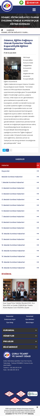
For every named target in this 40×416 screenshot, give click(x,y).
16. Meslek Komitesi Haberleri (13, 268)
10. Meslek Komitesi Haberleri (13, 234)
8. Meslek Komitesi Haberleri (13, 222)
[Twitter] (4, 150)
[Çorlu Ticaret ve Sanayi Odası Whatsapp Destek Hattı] (21, 3)
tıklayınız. (31, 413)
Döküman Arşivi (9, 319)
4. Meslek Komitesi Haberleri (13, 199)
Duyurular (6, 171)
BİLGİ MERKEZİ (10, 347)
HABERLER (10, 30)
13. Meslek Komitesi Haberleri (13, 251)
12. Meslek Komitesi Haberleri (13, 245)
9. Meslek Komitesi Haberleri (13, 228)
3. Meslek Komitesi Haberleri (13, 194)
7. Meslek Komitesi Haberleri (13, 216)
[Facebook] (7, 150)
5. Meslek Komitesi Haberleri (13, 205)
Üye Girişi (9, 322)
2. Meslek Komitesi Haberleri (13, 188)
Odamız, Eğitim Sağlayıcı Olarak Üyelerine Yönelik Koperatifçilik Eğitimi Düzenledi (15, 32)
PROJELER (8, 341)
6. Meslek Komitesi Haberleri (13, 211)
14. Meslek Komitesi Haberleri (13, 256)
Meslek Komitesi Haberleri (12, 177)
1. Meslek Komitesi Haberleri (13, 182)
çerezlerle (8, 413)
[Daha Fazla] (10, 150)
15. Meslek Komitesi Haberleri (13, 262)
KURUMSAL (8, 330)
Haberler (5, 165)
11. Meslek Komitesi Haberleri (13, 239)
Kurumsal (29, 316)
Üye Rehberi (29, 319)
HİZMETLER (8, 336)
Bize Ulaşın (30, 322)
